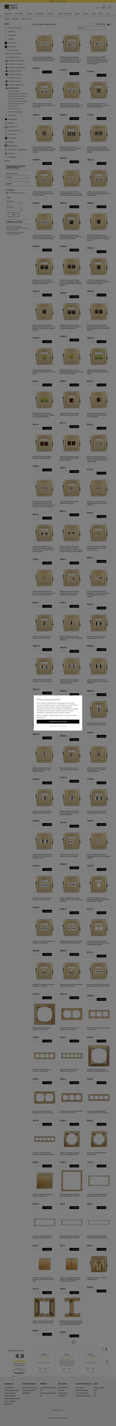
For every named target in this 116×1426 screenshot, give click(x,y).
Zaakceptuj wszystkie (58, 721)
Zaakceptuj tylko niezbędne (58, 726)
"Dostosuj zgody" (64, 712)
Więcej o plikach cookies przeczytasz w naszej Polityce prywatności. (57, 716)
